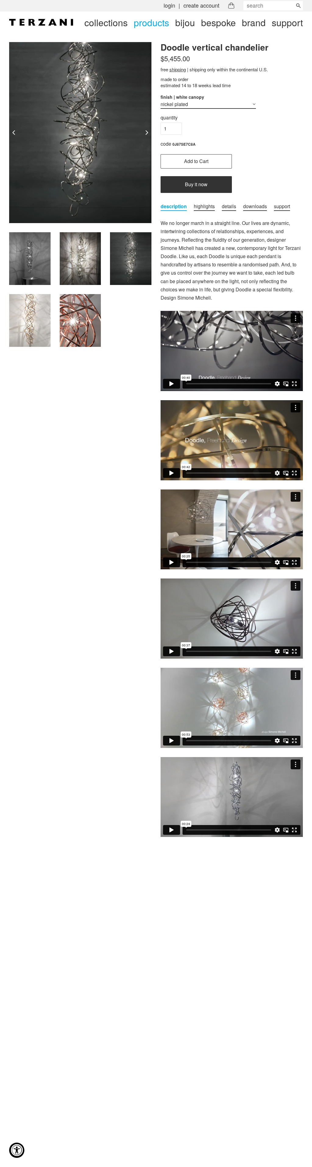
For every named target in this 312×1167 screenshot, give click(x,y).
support (287, 22)
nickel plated (174, 104)
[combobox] (273, 5)
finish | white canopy (182, 96)
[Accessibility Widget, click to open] (16, 1150)
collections (106, 22)
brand (254, 22)
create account (201, 5)
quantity (169, 117)
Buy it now (196, 184)
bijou (185, 22)
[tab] (174, 206)
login (169, 5)
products (151, 22)
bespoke (218, 22)
